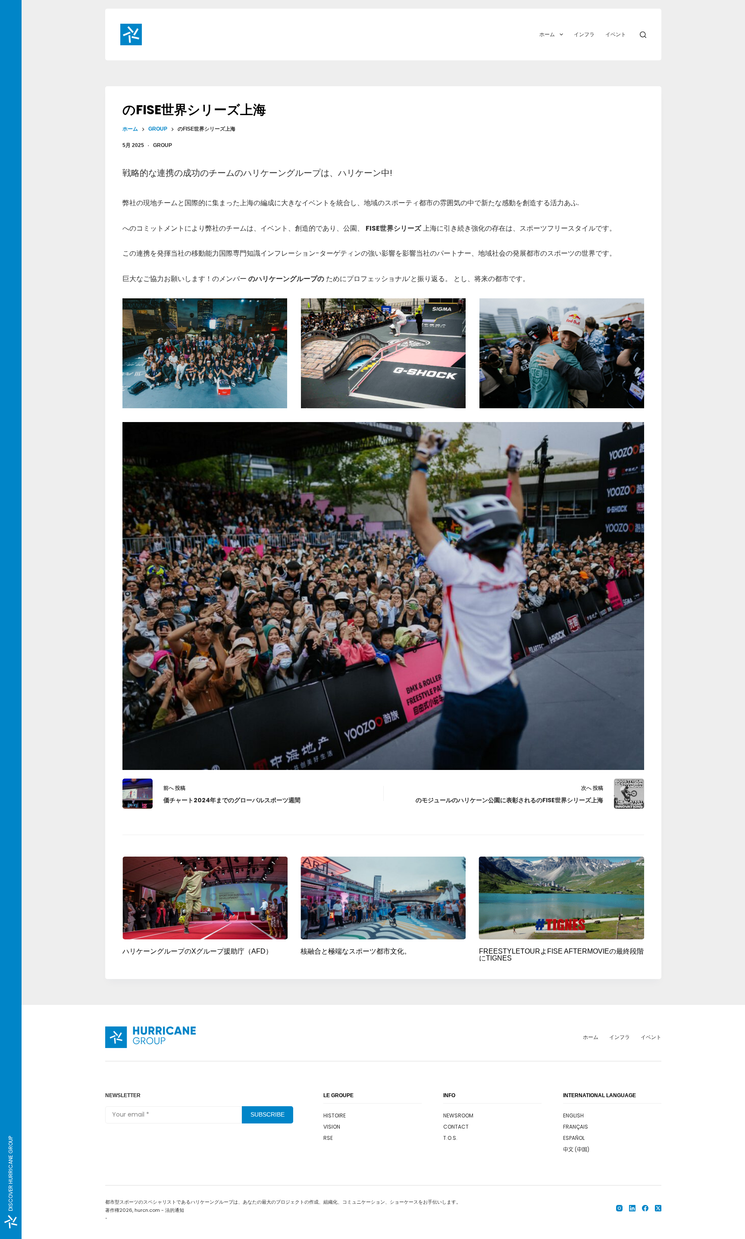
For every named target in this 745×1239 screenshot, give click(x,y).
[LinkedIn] (632, 1208)
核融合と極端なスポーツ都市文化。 (356, 951)
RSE (328, 1138)
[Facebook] (645, 1208)
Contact (456, 1126)
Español (574, 1138)
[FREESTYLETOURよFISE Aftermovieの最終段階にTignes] (561, 898)
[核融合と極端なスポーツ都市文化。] (383, 898)
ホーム (547, 34)
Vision (331, 1126)
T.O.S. (450, 1138)
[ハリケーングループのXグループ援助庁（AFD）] (205, 898)
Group (162, 145)
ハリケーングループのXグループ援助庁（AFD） (197, 951)
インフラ (584, 34)
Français (575, 1126)
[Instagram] (619, 1208)
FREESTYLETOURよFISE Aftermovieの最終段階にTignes (561, 955)
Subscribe (267, 1114)
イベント (615, 34)
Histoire (334, 1115)
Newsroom (458, 1115)
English (573, 1115)
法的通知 (174, 1210)
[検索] (643, 34)
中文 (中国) (576, 1149)
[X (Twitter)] (658, 1208)
